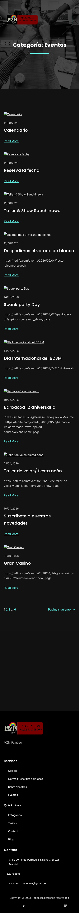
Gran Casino (17, 563)
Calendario (16, 130)
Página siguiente (61, 609)
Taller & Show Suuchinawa (32, 211)
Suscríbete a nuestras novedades (27, 519)
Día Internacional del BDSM (33, 358)
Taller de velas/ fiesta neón (33, 471)
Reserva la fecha (22, 170)
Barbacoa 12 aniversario (29, 407)
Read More (11, 141)
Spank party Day (22, 304)
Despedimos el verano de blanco (39, 251)
